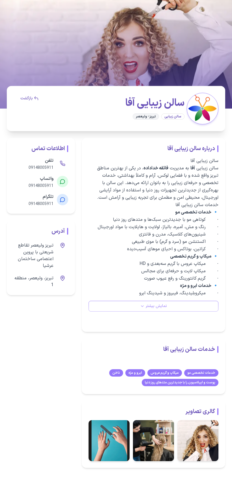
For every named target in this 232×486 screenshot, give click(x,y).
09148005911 (41, 168)
